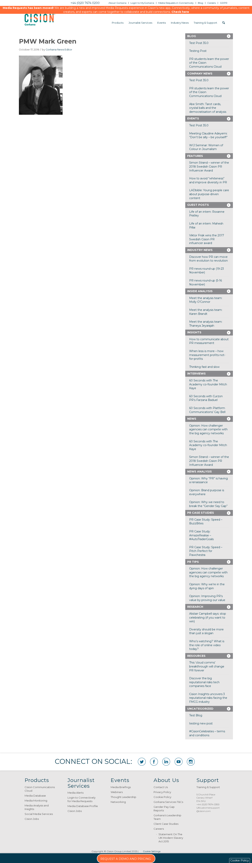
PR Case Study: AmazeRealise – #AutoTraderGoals (201, 535)
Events (193, 118)
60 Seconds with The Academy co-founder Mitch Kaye (208, 384)
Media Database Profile (83, 806)
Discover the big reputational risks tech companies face (204, 682)
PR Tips (193, 562)
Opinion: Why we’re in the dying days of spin (207, 586)
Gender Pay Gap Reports (164, 808)
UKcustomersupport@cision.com (208, 809)
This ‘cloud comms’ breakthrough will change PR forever (206, 666)
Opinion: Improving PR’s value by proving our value (207, 598)
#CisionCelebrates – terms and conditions (207, 733)
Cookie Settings (151, 851)
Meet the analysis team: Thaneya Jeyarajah (205, 323)
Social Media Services (39, 813)
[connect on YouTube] (178, 762)
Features (195, 156)
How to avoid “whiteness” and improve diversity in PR (208, 180)
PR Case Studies (200, 512)
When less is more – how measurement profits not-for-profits (207, 355)
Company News (199, 73)
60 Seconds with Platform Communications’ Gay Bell (207, 410)
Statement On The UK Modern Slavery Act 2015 (170, 838)
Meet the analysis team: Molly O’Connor (205, 300)
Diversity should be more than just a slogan (206, 631)
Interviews (196, 373)
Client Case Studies (166, 823)
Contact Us (161, 787)
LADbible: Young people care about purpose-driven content (209, 194)
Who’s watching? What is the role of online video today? (206, 645)
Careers (159, 828)
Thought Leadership (123, 797)
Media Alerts (75, 792)
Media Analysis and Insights (37, 807)
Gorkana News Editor (59, 49)
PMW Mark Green (47, 41)
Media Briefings (121, 787)
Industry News (200, 250)
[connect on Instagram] (191, 762)
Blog (191, 36)
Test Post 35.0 (198, 43)
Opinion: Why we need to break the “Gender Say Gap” (208, 504)
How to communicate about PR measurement (209, 341)
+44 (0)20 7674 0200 (85, 3)
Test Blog (195, 715)
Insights (194, 332)
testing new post (201, 723)
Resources (196, 656)
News (191, 418)
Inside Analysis (200, 291)
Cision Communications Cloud (40, 789)
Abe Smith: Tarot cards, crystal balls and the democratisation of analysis (207, 108)
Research (195, 607)
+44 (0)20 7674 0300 (207, 804)
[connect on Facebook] (154, 762)
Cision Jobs (32, 818)
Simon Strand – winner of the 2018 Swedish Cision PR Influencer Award (209, 166)
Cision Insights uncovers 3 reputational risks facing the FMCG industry (208, 698)
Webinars (117, 792)
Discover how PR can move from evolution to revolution (208, 259)
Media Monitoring (36, 800)
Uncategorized (200, 708)
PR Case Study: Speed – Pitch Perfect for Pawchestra (205, 551)
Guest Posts (198, 205)
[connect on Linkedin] (166, 762)
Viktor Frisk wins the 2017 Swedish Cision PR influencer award (206, 239)
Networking (118, 801)
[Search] (223, 23)
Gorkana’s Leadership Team (167, 817)
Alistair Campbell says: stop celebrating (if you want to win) (207, 617)
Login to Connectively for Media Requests (81, 799)
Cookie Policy (162, 797)
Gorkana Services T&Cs (168, 801)
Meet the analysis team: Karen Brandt (205, 312)
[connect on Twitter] (142, 762)
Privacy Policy (162, 792)
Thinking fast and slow (204, 367)
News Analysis (199, 471)
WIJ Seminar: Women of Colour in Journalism (206, 147)
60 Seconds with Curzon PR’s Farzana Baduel (206, 398)
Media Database (35, 795)
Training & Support (208, 787)
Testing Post (198, 51)
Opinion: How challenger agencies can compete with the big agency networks (208, 429)
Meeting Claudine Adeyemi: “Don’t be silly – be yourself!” (208, 135)
